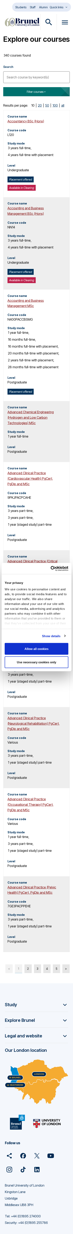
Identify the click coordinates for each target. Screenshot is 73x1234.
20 (40, 105)
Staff (32, 7)
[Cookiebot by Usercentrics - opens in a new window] (51, 568)
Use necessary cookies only (36, 662)
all (62, 105)
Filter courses (35, 91)
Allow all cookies (36, 649)
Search (8, 66)
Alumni (43, 7)
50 (47, 105)
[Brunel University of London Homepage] (22, 22)
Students (20, 7)
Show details (51, 636)
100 (55, 105)
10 (32, 105)
